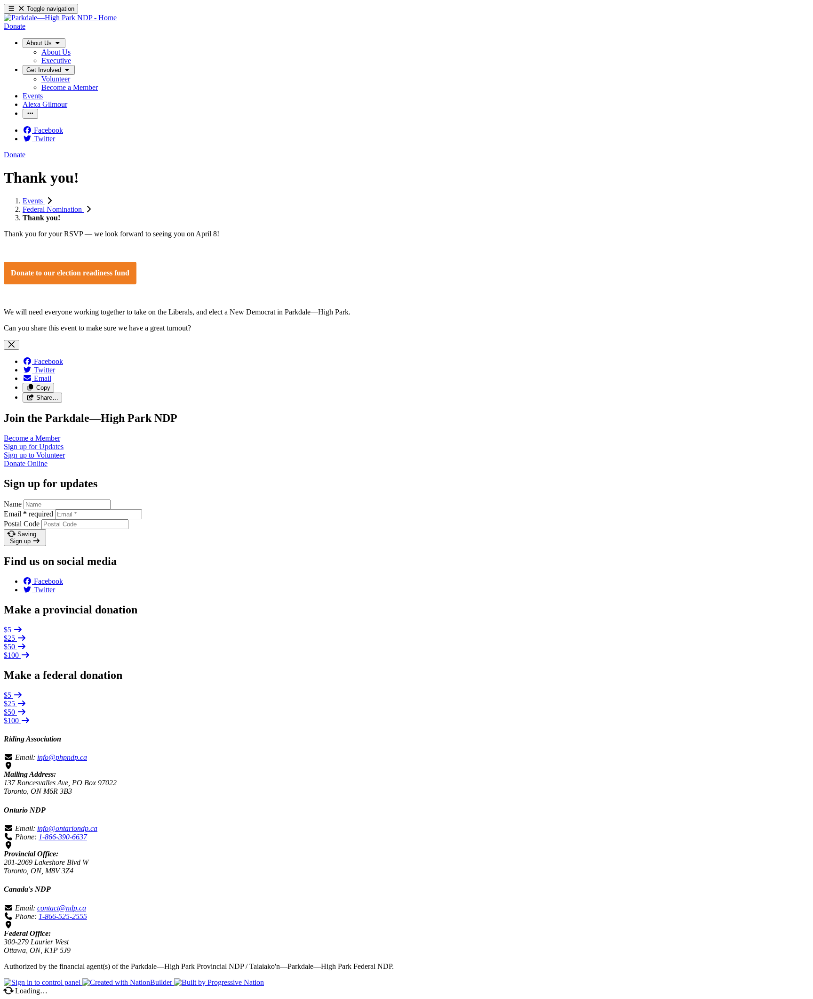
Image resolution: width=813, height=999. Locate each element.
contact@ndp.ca (61, 908)
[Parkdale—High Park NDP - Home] (60, 18)
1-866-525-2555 (63, 916)
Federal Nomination (53, 209)
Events (34, 201)
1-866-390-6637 (63, 837)
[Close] (11, 345)
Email (28, 514)
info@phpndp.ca (62, 757)
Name (13, 504)
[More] (30, 114)
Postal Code (22, 524)
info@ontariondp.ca (67, 828)
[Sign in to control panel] (43, 982)
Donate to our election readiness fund (70, 273)
